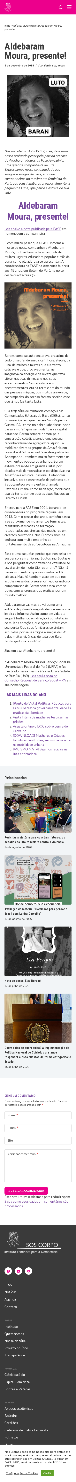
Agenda (10, 1299)
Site (10, 1141)
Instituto (11, 1327)
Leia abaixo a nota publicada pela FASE (32, 229)
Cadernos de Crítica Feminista (26, 1430)
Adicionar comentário (22, 1154)
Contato (10, 1307)
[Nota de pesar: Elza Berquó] (37, 951)
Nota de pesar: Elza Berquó (22, 981)
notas (61, 65)
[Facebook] (28, 1271)
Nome (12, 1115)
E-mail (12, 1128)
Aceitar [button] (47, 1473)
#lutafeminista (47, 65)
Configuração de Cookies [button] (22, 1473)
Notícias (10, 1292)
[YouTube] (18, 1271)
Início (8, 1284)
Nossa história (15, 1341)
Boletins (10, 1416)
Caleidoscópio (14, 1375)
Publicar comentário (26, 1190)
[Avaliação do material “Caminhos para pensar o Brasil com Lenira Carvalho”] (37, 879)
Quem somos (14, 1334)
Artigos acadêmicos (18, 1408)
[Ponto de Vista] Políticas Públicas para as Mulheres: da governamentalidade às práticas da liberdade (42, 708)
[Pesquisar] (61, 7)
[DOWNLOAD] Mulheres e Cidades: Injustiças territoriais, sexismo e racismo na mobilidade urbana (42, 740)
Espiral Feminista (17, 1382)
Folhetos (11, 1437)
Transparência (14, 1355)
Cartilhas (11, 1423)
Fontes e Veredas (17, 1389)
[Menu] (69, 7)
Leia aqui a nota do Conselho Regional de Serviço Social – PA (35, 678)
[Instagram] (8, 1271)
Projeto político (16, 1348)
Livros (8, 1444)
